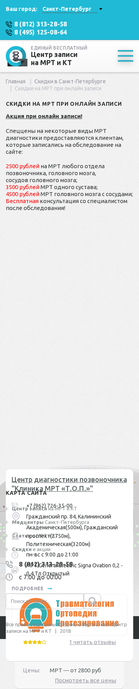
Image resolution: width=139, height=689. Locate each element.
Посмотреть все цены (85, 680)
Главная (15, 81)
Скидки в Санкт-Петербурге (70, 81)
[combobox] (72, 8)
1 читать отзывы (92, 642)
